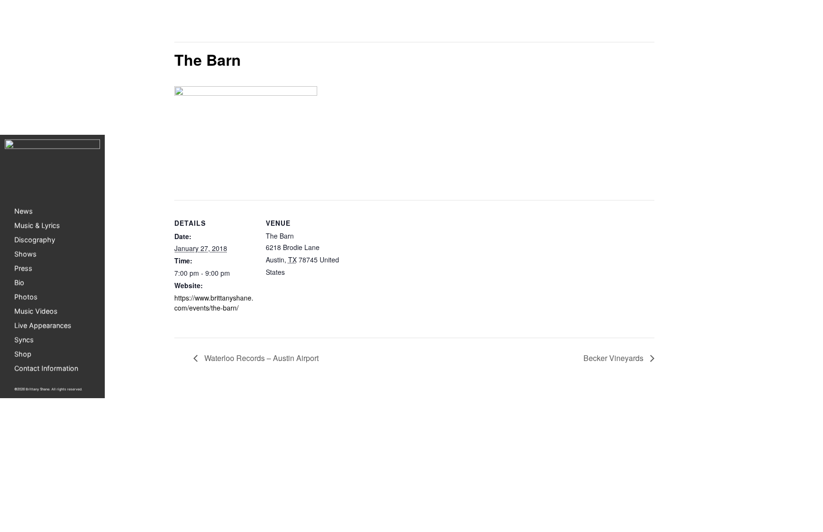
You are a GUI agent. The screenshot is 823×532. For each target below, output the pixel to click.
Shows (25, 254)
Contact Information (46, 368)
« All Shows (195, 24)
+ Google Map (308, 272)
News (23, 211)
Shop (22, 354)
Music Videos (36, 311)
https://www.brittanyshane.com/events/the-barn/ (213, 302)
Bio (19, 282)
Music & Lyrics (37, 225)
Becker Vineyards (614, 357)
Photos (26, 296)
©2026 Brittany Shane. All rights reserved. (48, 389)
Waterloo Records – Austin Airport (260, 357)
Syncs (24, 339)
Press (23, 268)
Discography (34, 239)
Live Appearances (42, 325)
